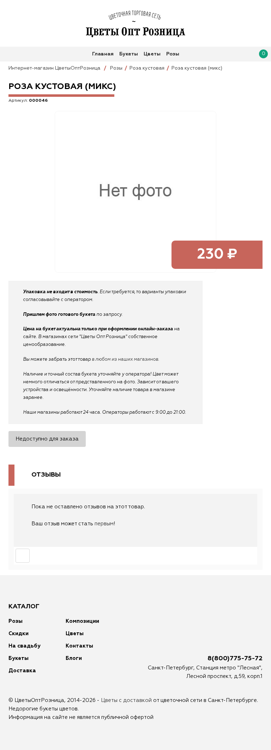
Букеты (128, 54)
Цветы (152, 54)
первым (104, 523)
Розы (172, 54)
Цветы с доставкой (126, 700)
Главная (103, 54)
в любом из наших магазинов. (125, 359)
